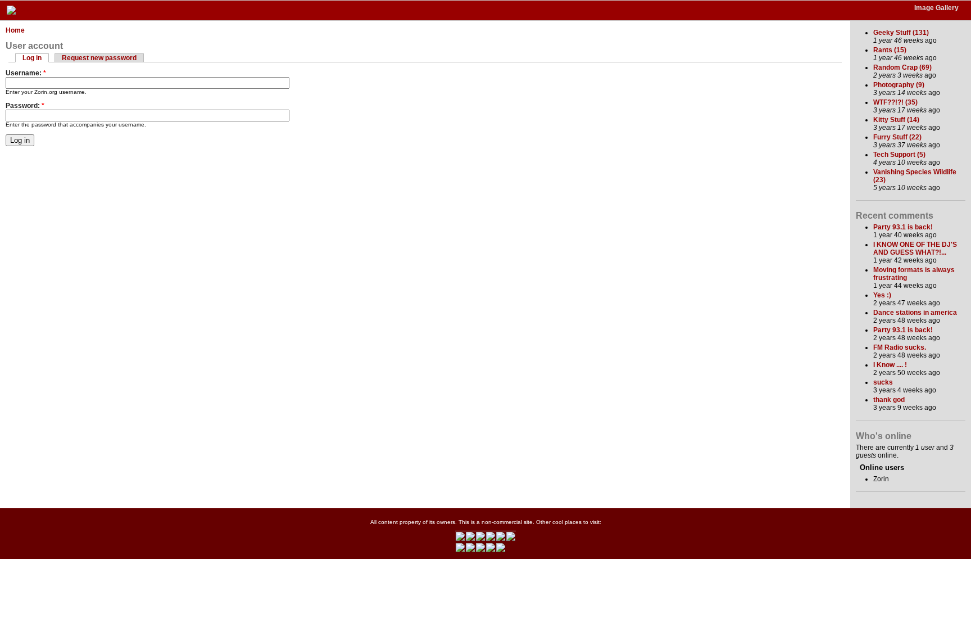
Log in (32, 58)
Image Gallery (936, 8)
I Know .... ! (890, 365)
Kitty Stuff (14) (896, 120)
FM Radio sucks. (899, 347)
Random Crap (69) (902, 67)
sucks (883, 382)
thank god (889, 400)
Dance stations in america (915, 313)
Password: (25, 106)
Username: (26, 73)
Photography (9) (898, 85)
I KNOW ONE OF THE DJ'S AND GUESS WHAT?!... (915, 248)
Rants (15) (889, 50)
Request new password (99, 58)
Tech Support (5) (899, 155)
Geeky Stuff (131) (901, 33)
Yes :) (882, 295)
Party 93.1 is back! (903, 227)
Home (15, 30)
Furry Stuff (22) (897, 137)
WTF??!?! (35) (895, 102)
